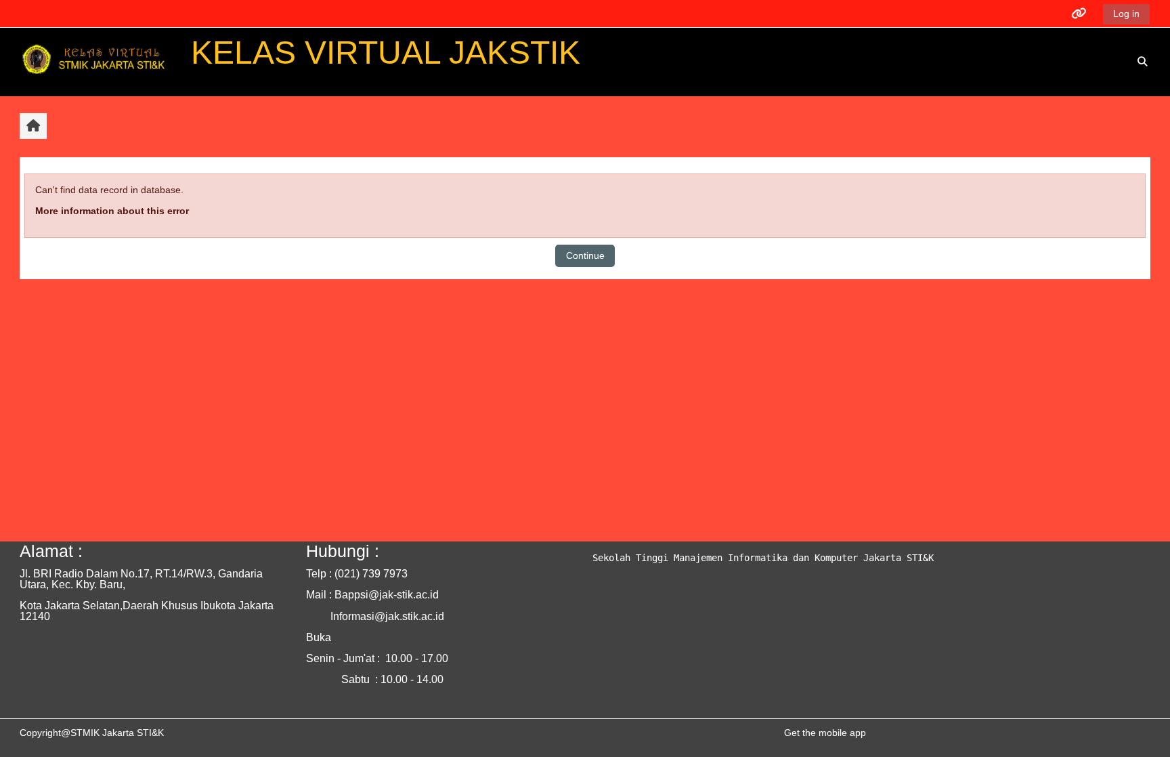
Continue (585, 255)
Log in (1126, 13)
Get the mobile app (825, 732)
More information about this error (112, 210)
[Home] (96, 61)
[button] (1142, 62)
